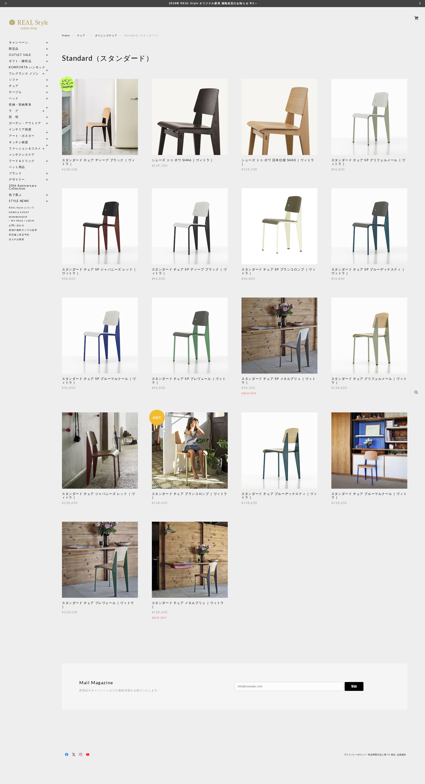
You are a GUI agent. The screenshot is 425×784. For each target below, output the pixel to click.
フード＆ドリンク (22, 160)
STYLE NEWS (19, 201)
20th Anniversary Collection (23, 187)
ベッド (14, 98)
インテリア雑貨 (29, 129)
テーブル (15, 92)
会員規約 (401, 754)
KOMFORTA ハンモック (27, 67)
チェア (15, 85)
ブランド (15, 173)
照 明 (14, 117)
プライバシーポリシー (355, 754)
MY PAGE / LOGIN (23, 220)
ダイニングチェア (106, 35)
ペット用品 (17, 167)
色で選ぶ (15, 194)
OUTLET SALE (20, 54)
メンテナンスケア (22, 154)
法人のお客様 (16, 239)
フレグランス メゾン (24, 73)
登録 (354, 686)
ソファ (22, 79)
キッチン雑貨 (29, 142)
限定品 (14, 48)
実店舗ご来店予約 (19, 234)
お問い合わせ (16, 225)
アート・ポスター (29, 135)
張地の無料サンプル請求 (23, 230)
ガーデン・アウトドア (25, 123)
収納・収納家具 (29, 104)
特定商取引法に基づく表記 (382, 754)
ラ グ (14, 110)
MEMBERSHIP (18, 217)
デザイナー (17, 179)
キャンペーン (18, 42)
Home (66, 35)
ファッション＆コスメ (25, 148)
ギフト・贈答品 (20, 61)
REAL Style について (22, 207)
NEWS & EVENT (19, 212)
